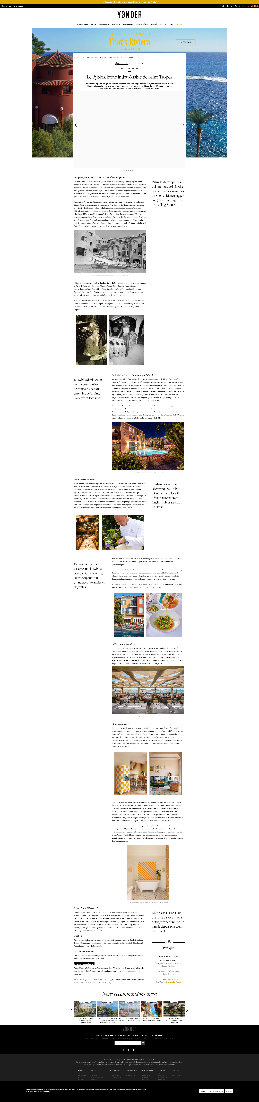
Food (80, 1077)
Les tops (161, 1071)
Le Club (179, 24)
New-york (145, 1079)
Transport (82, 1076)
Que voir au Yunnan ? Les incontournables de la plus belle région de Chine (107, 1020)
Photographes (177, 1076)
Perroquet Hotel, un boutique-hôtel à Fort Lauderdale (174, 1020)
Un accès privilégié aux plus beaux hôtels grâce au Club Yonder (130, 2)
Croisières (116, 24)
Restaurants (130, 1076)
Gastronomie (128, 24)
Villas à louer (156, 24)
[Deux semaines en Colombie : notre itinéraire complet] (151, 1016)
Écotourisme (104, 24)
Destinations (82, 24)
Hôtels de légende (93, 57)
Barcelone (146, 1076)
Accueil (76, 57)
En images (176, 1071)
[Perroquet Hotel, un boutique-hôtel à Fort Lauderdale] (174, 1016)
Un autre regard (115, 1077)
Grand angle (114, 1076)
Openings (94, 1076)
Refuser (203, 1091)
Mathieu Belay (123, 64)
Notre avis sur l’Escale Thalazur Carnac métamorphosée (85, 1020)
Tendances (94, 1079)
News (80, 1071)
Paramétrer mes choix (216, 1091)
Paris (144, 1074)
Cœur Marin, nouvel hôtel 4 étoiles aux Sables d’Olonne (129, 1019)
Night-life (161, 1079)
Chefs (128, 1074)
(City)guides (147, 1071)
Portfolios (176, 1074)
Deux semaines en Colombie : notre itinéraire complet (151, 1019)
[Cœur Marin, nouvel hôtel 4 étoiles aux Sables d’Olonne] (129, 1016)
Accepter (229, 1091)
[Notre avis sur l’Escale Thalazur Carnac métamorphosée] (85, 1016)
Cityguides (169, 24)
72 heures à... (114, 1074)
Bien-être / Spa (142, 24)
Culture (81, 1079)
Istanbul (145, 1077)
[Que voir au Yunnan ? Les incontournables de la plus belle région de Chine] (107, 1016)
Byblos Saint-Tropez (173, 982)
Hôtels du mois (96, 1074)
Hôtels (93, 24)
